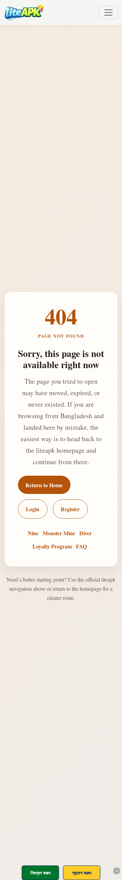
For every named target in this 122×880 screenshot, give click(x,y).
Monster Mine (59, 533)
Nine (33, 533)
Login (32, 509)
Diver (85, 533)
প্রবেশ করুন (81, 873)
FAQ (81, 546)
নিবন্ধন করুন (40, 873)
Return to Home (44, 485)
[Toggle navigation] (108, 12)
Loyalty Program (52, 546)
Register (70, 509)
